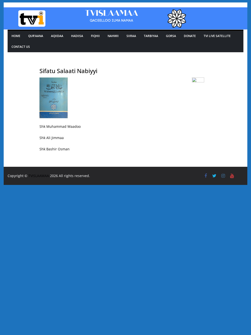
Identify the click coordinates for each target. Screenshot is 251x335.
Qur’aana (35, 36)
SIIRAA (131, 36)
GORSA (171, 36)
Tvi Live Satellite (217, 36)
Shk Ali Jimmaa (51, 137)
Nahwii (113, 36)
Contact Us (21, 47)
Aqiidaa (57, 36)
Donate (190, 36)
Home (16, 36)
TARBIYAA (151, 36)
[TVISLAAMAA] (125, 10)
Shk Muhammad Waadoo (60, 126)
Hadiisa (77, 36)
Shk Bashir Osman (54, 149)
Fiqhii (95, 36)
